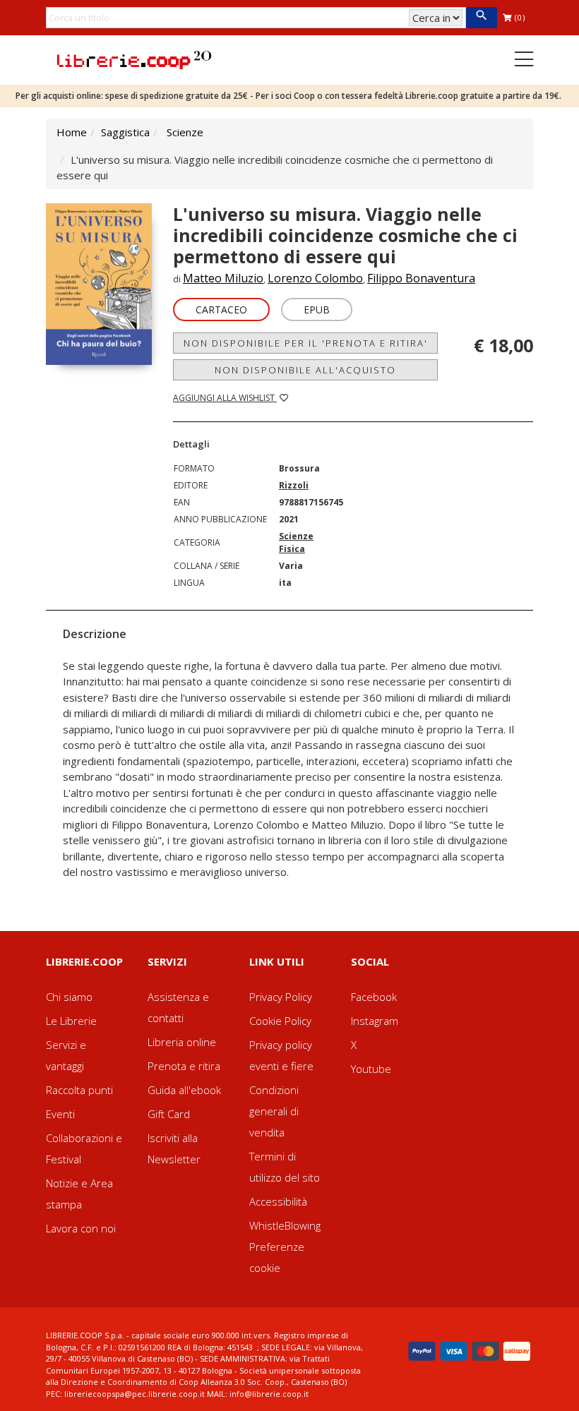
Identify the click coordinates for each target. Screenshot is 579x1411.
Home (71, 132)
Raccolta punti (79, 1090)
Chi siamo (69, 997)
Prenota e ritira (184, 1066)
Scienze (185, 132)
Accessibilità (278, 1201)
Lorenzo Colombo (315, 278)
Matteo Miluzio (223, 278)
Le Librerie (71, 1021)
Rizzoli (294, 485)
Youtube (371, 1069)
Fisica (292, 549)
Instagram (374, 1021)
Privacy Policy (280, 997)
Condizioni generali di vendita (274, 1111)
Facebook (374, 997)
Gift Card (169, 1114)
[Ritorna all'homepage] (134, 59)
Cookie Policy (280, 1021)
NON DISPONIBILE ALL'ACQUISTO (305, 370)
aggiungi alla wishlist (225, 398)
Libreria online (182, 1042)
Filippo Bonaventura (421, 278)
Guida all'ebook (184, 1090)
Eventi (60, 1114)
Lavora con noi (81, 1228)
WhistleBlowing (285, 1225)
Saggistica (125, 132)
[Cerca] (481, 17)
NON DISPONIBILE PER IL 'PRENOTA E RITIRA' (306, 343)
